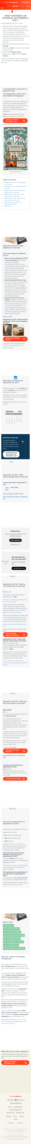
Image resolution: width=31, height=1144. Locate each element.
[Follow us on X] (15, 1100)
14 (27, 11)
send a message (15, 540)
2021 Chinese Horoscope (11, 938)
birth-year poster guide (8, 1023)
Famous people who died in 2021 (13, 494)
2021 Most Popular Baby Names (14, 935)
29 (11, 423)
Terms (15, 1119)
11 (18, 11)
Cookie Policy (20, 1123)
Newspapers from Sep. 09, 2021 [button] (13, 339)
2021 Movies (8, 942)
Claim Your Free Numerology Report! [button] (12, 634)
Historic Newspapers (15, 1110)
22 (11, 421)
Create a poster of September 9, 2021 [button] (12, 120)
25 (18, 421)
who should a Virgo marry (13, 612)
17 (16, 419)
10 (15, 11)
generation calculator (16, 884)
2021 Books (7, 948)
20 (6, 421)
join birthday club (19, 568)
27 (6, 423)
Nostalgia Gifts (17, 1107)
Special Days (10, 1112)
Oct (22, 6)
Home (10, 1107)
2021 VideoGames (19, 948)
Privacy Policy (10, 1123)
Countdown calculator (16, 865)
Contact (21, 1116)
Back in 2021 (8, 206)
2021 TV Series (18, 942)
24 (16, 421)
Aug (9, 6)
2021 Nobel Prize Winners (12, 932)
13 (24, 11)
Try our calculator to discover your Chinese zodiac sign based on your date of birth (15, 663)
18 (18, 419)
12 (21, 11)
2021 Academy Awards (11, 945)
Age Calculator (9, 848)
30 (14, 423)
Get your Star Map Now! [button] (13, 778)
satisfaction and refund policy (15, 124)
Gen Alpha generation (20, 878)
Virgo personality (20, 610)
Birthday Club (20, 1112)
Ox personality (15, 652)
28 (9, 423)
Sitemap (8, 1116)
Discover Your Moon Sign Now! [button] (12, 750)
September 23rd (8, 621)
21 (9, 421)
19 (21, 419)
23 (14, 421)
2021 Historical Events (11, 928)
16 (14, 419)
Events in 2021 (7, 316)
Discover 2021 (8, 925)
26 (21, 421)
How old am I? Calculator (15, 844)
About (15, 1116)
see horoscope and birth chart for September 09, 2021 (11, 454)
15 (11, 419)
